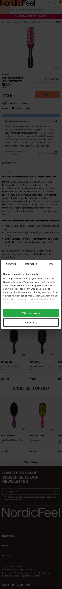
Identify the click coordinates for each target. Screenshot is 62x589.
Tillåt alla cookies (31, 313)
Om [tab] (51, 264)
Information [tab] (31, 264)
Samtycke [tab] (11, 264)
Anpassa (29, 322)
